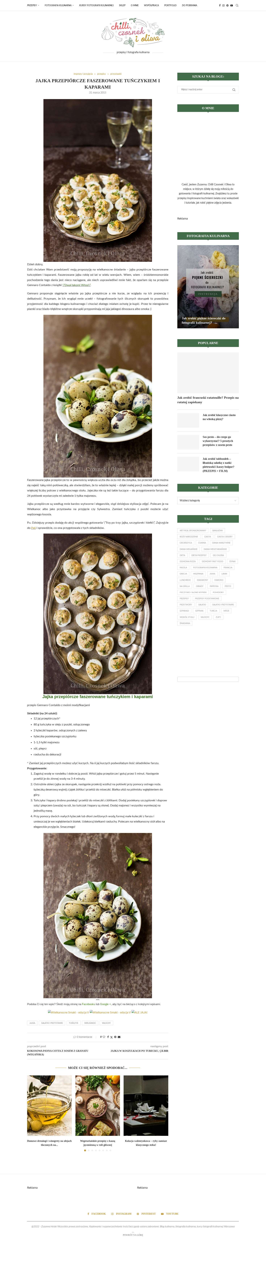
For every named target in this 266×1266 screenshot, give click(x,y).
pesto (228, 586)
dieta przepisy (198, 555)
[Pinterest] (227, 5)
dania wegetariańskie (215, 549)
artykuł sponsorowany (193, 531)
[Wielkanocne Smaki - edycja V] (110, 1012)
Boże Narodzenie (189, 537)
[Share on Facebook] (108, 1037)
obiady (199, 586)
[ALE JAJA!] (139, 1012)
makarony (202, 580)
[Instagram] (223, 5)
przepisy (184, 599)
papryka (214, 586)
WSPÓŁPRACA (151, 5)
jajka (32, 1023)
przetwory (186, 605)
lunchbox (185, 580)
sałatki (202, 605)
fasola (183, 568)
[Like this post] (104, 1037)
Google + (105, 1004)
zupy (218, 617)
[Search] (237, 5)
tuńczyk (73, 1023)
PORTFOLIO (170, 5)
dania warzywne (221, 543)
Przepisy (32, 5)
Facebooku (88, 1004)
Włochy (106, 1023)
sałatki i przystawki (52, 1023)
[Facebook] (220, 5)
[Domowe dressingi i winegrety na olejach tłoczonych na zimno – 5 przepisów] (49, 1105)
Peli (33, 528)
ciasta (207, 537)
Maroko (218, 580)
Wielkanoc (90, 1023)
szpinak (199, 611)
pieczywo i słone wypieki (193, 592)
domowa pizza (188, 561)
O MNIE (135, 5)
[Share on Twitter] (111, 1037)
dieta (182, 555)
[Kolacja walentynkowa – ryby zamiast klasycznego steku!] (146, 1105)
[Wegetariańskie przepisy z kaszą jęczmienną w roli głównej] (97, 1105)
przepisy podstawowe (207, 599)
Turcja (213, 611)
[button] (32, 1113)
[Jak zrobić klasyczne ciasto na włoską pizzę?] (188, 420)
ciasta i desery (225, 537)
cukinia (202, 543)
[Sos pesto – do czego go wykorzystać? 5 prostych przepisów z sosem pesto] (188, 442)
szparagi (184, 611)
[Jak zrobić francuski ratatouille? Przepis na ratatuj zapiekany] (208, 372)
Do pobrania (189, 5)
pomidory (218, 592)
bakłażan (217, 531)
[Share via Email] (119, 1037)
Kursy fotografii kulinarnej (96, 5)
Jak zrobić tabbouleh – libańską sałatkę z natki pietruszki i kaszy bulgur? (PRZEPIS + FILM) (218, 464)
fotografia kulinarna (205, 568)
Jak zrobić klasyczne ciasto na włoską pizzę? (219, 417)
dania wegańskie (188, 549)
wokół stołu (187, 617)
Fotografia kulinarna (58, 5)
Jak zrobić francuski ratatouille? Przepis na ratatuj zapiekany (208, 400)
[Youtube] (231, 5)
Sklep (122, 5)
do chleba (218, 555)
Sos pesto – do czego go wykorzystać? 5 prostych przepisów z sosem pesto (218, 441)
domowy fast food (212, 561)
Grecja (183, 574)
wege (226, 611)
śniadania (185, 623)
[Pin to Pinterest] (115, 1037)
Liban (224, 574)
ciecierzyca (186, 543)
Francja (228, 568)
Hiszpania (198, 574)
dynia (232, 561)
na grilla (185, 586)
